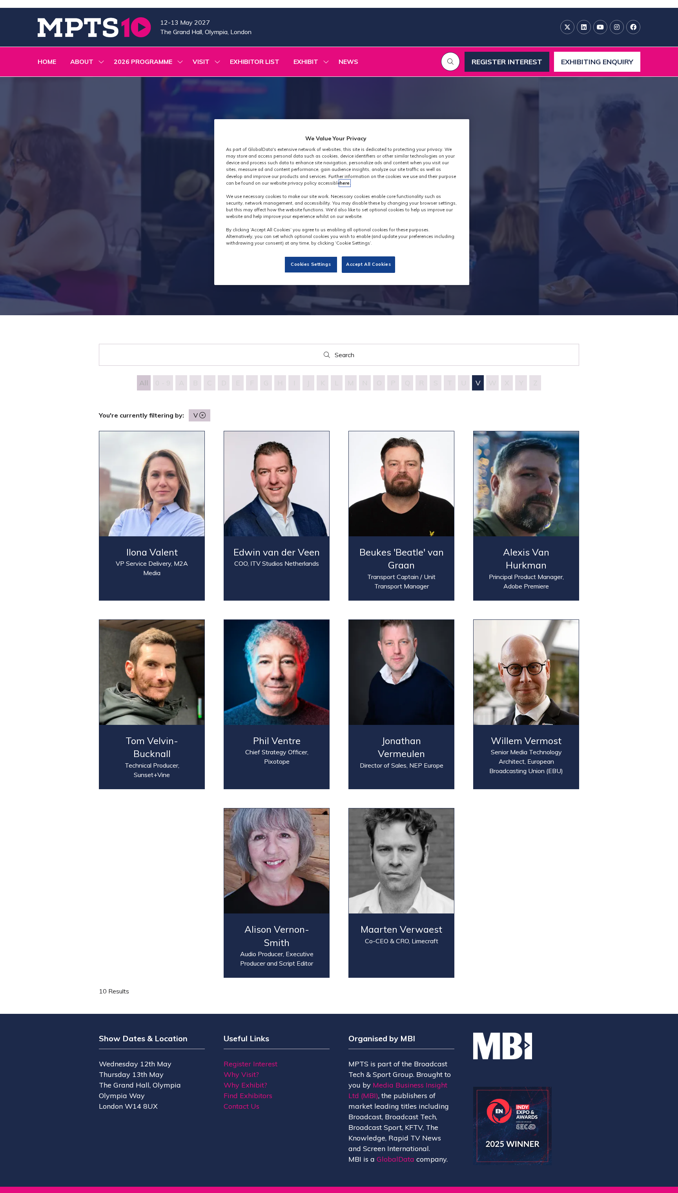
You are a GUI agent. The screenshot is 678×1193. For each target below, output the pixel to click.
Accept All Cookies (368, 264)
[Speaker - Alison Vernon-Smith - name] (276, 892)
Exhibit (305, 61)
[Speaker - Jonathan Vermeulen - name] (401, 704)
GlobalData (395, 1159)
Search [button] (347, 356)
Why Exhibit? (245, 1084)
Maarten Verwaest (401, 929)
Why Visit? (241, 1074)
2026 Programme (143, 61)
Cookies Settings (311, 264)
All (143, 382)
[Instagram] (617, 27)
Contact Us (241, 1106)
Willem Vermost (526, 740)
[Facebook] (633, 27)
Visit (201, 61)
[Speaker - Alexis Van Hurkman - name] (526, 515)
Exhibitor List (254, 61)
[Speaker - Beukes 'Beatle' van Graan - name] (401, 515)
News (348, 61)
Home (47, 61)
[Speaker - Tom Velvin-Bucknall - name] (151, 704)
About (81, 61)
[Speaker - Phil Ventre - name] (276, 704)
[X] (567, 27)
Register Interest (250, 1063)
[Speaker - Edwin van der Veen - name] (276, 515)
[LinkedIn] (584, 27)
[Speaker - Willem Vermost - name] (526, 704)
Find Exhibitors (248, 1095)
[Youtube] (600, 27)
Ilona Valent (152, 552)
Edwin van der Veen (276, 552)
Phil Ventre (277, 740)
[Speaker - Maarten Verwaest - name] (401, 892)
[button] (450, 61)
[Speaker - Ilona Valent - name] (151, 515)
